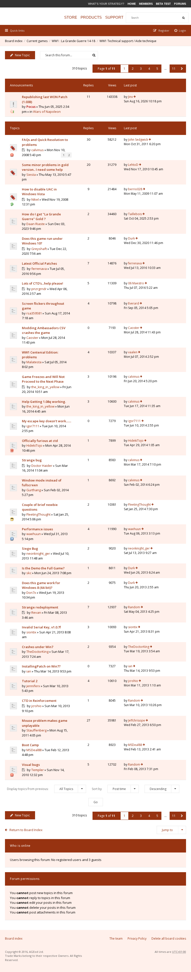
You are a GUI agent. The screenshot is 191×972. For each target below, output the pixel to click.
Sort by (109, 789)
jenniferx (33, 686)
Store (70, 17)
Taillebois (135, 214)
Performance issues (37, 529)
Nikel (35, 199)
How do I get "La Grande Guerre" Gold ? (41, 216)
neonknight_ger (38, 553)
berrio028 (135, 189)
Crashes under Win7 (37, 647)
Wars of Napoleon (47, 111)
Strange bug (32, 460)
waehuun (33, 534)
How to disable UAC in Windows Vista (39, 191)
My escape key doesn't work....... (46, 421)
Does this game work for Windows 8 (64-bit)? (41, 585)
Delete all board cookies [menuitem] (168, 938)
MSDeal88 (34, 750)
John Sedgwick (138, 139)
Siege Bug (30, 548)
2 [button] (133, 68)
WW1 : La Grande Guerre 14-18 (73, 41)
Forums (180, 3)
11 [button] (174, 68)
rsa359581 (34, 313)
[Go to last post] (135, 97)
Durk (131, 238)
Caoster (32, 337)
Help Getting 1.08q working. (44, 401)
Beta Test (163, 3)
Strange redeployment (40, 607)
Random (134, 607)
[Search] (183, 18)
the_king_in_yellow (45, 387)
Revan (36, 612)
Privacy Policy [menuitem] (137, 938)
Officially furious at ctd (40, 440)
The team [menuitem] (116, 938)
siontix (31, 632)
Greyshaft (39, 248)
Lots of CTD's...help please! (42, 283)
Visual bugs (31, 764)
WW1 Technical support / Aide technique (127, 41)
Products (91, 17)
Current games (37, 41)
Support (114, 17)
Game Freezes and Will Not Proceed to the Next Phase (43, 379)
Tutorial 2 (29, 681)
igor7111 (32, 426)
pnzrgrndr (39, 289)
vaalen (132, 352)
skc (28, 573)
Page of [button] (106, 68)
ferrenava (39, 268)
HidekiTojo (34, 445)
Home (132, 3)
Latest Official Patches (39, 263)
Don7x (31, 592)
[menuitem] (180, 30)
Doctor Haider (41, 465)
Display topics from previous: (40, 789)
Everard (133, 303)
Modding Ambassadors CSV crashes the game (43, 330)
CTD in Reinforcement (39, 700)
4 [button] (149, 68)
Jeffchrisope (136, 720)
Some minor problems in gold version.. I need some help (45, 167)
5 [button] (157, 68)
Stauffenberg (36, 730)
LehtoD (133, 165)
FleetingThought (38, 514)
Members (146, 3)
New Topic (22, 55)
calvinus (37, 150)
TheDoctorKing (37, 651)
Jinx (130, 97)
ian (28, 671)
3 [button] (141, 68)
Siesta (31, 174)
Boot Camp (30, 745)
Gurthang (33, 490)
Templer (37, 770)
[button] (182, 68)
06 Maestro (136, 283)
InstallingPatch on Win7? (41, 666)
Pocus (31, 106)
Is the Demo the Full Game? (43, 568)
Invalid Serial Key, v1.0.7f (41, 627)
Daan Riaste (35, 224)
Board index (13, 41)
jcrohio (133, 681)
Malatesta (34, 362)
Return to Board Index (26, 830)
